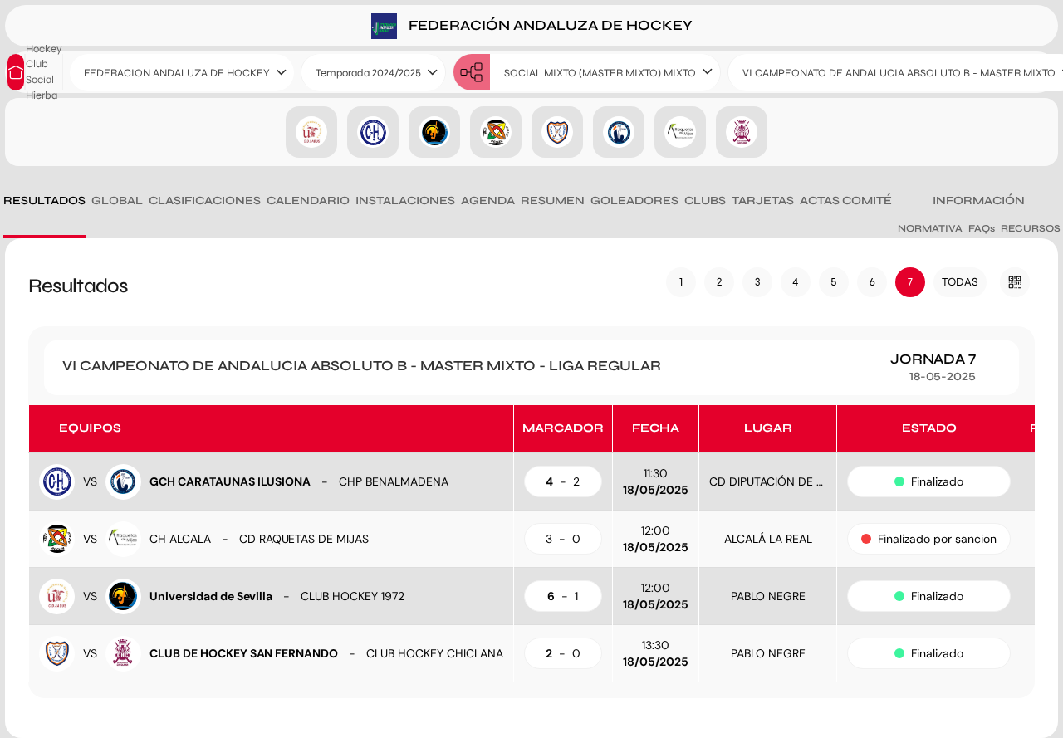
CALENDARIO (308, 200)
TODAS (960, 282)
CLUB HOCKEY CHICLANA (434, 653)
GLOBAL (117, 200)
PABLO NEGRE (768, 596)
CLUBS (705, 200)
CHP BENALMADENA (393, 481)
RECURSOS (1031, 228)
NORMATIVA (930, 228)
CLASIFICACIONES (205, 200)
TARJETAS (763, 200)
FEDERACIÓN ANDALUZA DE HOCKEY (549, 24)
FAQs (981, 228)
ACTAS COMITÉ (846, 200)
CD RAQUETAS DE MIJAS (304, 538)
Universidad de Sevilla (210, 596)
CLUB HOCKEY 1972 (352, 596)
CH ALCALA (180, 538)
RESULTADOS (44, 200)
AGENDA (488, 200)
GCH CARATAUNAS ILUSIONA (230, 481)
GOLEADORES (634, 200)
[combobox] (182, 72)
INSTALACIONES (405, 200)
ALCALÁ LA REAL (768, 538)
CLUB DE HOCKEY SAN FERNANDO (243, 653)
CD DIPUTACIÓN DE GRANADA (789, 481)
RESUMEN (553, 200)
